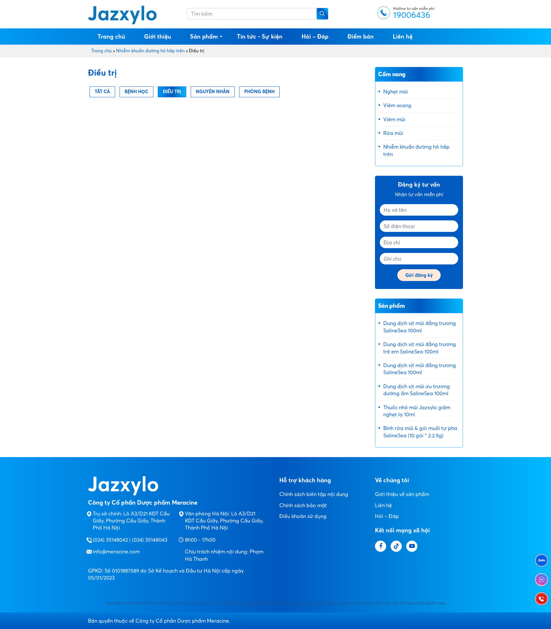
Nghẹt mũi (395, 91)
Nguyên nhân (213, 91)
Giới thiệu (157, 36)
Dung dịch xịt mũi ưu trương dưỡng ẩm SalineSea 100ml (416, 389)
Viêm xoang (397, 105)
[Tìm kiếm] (322, 13)
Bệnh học (136, 91)
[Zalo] (541, 560)
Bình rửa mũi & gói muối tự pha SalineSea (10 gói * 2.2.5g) (420, 431)
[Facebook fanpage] (380, 546)
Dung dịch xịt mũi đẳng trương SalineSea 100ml (419, 326)
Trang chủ (111, 36)
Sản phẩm (204, 36)
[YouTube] (411, 546)
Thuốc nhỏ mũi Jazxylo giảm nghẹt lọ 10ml (416, 411)
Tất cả (102, 91)
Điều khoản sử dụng (303, 516)
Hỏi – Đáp (315, 36)
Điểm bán (361, 36)
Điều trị (172, 91)
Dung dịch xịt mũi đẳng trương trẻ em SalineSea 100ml (419, 347)
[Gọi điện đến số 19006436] (541, 599)
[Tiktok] (396, 546)
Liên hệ (403, 36)
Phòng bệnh (259, 91)
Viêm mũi (394, 119)
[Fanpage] (541, 580)
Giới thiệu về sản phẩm (402, 494)
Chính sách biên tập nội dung (313, 494)
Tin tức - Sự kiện (260, 36)
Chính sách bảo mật (303, 505)
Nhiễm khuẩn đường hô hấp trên (150, 51)
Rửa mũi (393, 133)
